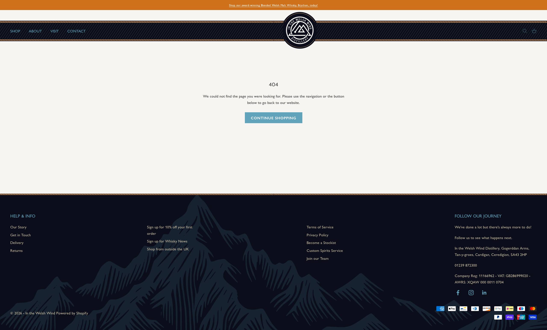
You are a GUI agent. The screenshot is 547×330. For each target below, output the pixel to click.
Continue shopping (273, 117)
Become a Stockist (321, 242)
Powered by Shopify (72, 312)
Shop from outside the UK (168, 248)
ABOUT (35, 31)
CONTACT (76, 31)
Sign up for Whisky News (167, 241)
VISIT (54, 31)
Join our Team (318, 258)
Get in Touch (20, 234)
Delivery (17, 242)
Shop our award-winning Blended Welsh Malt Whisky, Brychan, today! (273, 5)
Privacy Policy (317, 234)
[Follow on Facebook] (458, 292)
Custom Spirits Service (325, 250)
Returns (16, 250)
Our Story (18, 226)
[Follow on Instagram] (471, 292)
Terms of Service (320, 226)
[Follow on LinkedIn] (484, 292)
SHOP (15, 31)
